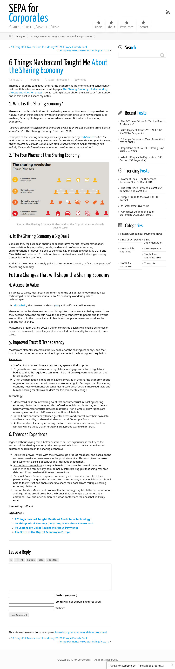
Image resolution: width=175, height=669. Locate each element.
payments (80, 79)
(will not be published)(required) (79, 601)
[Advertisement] (142, 84)
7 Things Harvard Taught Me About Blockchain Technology (53, 519)
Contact (143, 27)
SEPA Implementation (153, 241)
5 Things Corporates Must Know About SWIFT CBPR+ (142, 140)
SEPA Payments (152, 248)
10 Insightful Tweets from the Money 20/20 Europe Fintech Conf (49, 47)
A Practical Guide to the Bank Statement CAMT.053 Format (137, 213)
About (111, 27)
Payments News (153, 233)
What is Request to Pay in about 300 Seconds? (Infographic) (141, 158)
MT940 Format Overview (135, 205)
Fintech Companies (131, 233)
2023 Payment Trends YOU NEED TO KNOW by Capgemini (141, 131)
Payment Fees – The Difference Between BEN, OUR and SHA (138, 180)
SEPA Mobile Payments (127, 250)
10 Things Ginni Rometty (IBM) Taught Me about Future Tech (54, 523)
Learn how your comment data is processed (81, 632)
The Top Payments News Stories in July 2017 (83, 50)
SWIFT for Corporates (126, 265)
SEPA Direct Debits (130, 239)
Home (98, 27)
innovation (62, 79)
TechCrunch (87, 137)
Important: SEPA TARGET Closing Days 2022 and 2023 (142, 149)
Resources (126, 27)
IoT (57, 305)
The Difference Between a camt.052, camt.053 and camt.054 (141, 189)
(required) (66, 595)
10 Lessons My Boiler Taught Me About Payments (46, 527)
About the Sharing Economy (58, 67)
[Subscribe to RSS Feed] (168, 12)
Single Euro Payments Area (152, 256)
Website (60, 608)
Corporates (28, 13)
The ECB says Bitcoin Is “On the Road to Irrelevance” (143, 122)
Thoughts (20, 36)
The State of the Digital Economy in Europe (42, 532)
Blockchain (20, 305)
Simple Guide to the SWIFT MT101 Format (140, 198)
